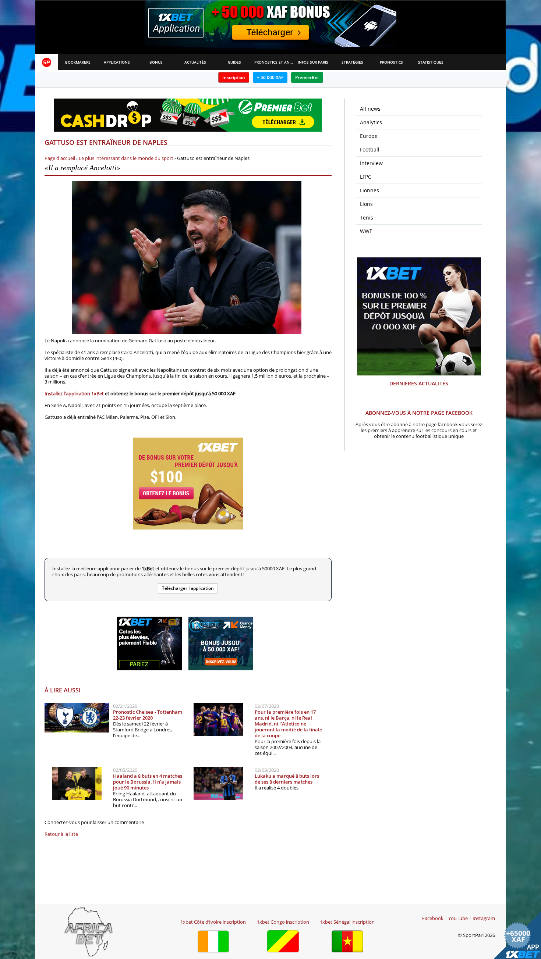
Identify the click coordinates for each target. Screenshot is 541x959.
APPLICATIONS (117, 62)
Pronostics (391, 62)
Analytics (371, 122)
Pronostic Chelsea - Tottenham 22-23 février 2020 (147, 715)
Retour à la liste (61, 834)
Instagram (484, 918)
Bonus (156, 62)
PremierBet (307, 77)
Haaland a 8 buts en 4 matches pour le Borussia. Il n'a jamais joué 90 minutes (147, 782)
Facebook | (434, 918)
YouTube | (459, 918)
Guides (234, 62)
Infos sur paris (313, 62)
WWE (366, 231)
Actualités (195, 62)
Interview (371, 163)
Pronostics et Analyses (274, 62)
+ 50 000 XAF (270, 77)
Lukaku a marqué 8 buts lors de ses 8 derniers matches (287, 779)
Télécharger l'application (188, 588)
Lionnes (369, 190)
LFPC (365, 176)
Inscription (233, 77)
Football (369, 149)
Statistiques (430, 62)
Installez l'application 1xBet (74, 393)
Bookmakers (78, 62)
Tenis (366, 217)
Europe (369, 135)
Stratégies (352, 62)
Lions (366, 203)
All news (370, 108)
